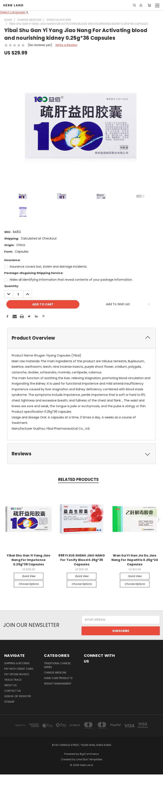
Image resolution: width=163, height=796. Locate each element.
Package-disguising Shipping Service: (33, 273)
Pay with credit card (18, 669)
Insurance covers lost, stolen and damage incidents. (48, 266)
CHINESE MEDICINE (55, 672)
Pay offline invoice (16, 674)
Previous (5, 519)
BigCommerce (89, 754)
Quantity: (11, 286)
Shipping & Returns (17, 663)
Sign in (9, 696)
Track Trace (13, 680)
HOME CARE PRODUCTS (58, 678)
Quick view (28, 576)
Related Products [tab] (78, 479)
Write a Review (66, 45)
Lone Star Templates (89, 759)
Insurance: (12, 260)
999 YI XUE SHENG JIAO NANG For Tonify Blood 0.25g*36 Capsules (81, 559)
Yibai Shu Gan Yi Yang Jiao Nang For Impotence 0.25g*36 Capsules (28, 559)
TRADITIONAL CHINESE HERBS (57, 665)
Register (25, 696)
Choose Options (28, 584)
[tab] (81, 338)
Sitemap (9, 701)
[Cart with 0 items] (149, 5)
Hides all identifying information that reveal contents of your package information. (71, 280)
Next (158, 519)
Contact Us (12, 691)
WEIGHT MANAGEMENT (58, 683)
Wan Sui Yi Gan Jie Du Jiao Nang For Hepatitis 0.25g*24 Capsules (134, 559)
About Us (10, 685)
